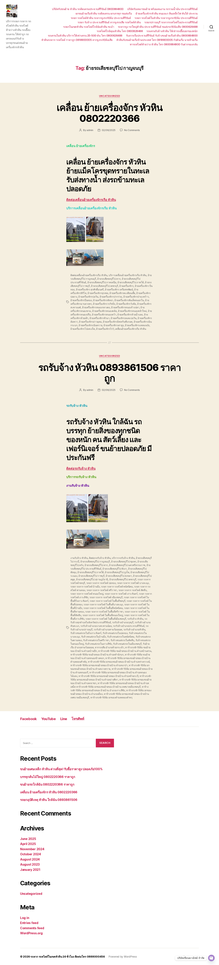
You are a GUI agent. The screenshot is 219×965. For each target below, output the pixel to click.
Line (63, 719)
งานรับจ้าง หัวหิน (79, 557)
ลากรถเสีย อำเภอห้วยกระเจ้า (109, 647)
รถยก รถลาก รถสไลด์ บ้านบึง (85, 586)
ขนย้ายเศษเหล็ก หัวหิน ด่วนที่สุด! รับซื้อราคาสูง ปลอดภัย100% (61, 769)
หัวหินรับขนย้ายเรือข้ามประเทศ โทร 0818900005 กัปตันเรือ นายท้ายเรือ (157, 39)
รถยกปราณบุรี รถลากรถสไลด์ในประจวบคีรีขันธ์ (171, 22)
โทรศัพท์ (78, 719)
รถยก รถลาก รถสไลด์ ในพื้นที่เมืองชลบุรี (106, 618)
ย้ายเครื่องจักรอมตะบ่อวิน (123, 318)
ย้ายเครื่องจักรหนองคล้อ (104, 310)
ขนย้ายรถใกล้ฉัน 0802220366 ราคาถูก (47, 784)
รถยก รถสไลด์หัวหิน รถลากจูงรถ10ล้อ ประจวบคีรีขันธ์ (101, 18)
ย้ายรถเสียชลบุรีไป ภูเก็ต (117, 572)
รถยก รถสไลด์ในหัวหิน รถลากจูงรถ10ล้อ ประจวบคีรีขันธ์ (166, 18)
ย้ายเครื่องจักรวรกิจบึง (104, 303)
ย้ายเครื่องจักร (126, 285)
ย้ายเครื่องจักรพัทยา (103, 300)
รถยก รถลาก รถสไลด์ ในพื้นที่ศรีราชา (104, 611)
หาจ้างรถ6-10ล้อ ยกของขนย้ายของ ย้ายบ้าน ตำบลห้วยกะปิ (108, 675)
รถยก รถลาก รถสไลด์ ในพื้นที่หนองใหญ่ (103, 615)
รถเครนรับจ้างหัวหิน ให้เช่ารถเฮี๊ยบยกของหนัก (172, 31)
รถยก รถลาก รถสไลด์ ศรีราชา (102, 590)
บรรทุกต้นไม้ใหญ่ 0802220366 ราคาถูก (47, 777)
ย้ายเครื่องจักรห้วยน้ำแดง (130, 314)
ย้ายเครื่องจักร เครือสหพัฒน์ (119, 289)
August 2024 (30, 859)
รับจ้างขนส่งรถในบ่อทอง (115, 633)
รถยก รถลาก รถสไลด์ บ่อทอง (101, 582)
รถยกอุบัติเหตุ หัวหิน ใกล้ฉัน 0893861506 (48, 800)
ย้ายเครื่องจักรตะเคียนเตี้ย (122, 293)
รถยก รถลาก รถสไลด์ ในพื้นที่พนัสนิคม (103, 608)
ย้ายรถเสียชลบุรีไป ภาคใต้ (131, 282)
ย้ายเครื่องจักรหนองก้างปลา (125, 307)
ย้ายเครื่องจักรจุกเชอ (98, 293)
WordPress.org (31, 933)
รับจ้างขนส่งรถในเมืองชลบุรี (127, 643)
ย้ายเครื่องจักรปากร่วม (111, 296)
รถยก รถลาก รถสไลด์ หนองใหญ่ (86, 593)
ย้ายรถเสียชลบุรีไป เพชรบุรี (104, 285)
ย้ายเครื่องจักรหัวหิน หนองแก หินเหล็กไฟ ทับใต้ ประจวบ (167, 13)
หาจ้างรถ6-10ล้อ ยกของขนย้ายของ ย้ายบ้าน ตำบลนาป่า (99, 665)
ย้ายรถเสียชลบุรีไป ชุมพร (123, 561)
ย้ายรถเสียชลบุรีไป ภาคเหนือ (101, 282)
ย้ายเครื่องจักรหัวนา (100, 318)
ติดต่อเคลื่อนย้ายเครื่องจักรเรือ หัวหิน (91, 200)
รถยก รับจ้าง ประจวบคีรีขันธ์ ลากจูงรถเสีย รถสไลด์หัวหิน (109, 22)
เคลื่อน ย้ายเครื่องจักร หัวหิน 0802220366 (109, 113)
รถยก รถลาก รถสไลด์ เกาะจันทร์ (121, 593)
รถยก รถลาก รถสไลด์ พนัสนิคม (117, 586)
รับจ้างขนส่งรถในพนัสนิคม (120, 636)
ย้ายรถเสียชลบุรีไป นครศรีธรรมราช (127, 565)
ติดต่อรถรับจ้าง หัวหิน (80, 469)
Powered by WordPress (122, 956)
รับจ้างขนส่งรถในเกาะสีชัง (98, 643)
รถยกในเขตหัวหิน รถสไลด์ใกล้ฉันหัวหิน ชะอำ (88, 26)
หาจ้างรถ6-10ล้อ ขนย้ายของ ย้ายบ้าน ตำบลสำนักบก (97, 654)
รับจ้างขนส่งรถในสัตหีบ (122, 640)
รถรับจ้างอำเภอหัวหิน (134, 629)
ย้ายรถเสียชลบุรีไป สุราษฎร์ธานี (92, 579)
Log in (24, 918)
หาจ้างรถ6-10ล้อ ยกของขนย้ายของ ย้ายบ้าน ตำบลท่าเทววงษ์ (119, 661)
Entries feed (29, 923)
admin (90, 130)
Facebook (28, 719)
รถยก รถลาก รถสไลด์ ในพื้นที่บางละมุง (103, 604)
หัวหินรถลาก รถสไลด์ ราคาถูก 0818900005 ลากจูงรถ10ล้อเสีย (77, 39)
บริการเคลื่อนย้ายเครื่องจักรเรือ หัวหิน (127, 275)
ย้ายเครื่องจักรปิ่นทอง (81, 300)
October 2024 (30, 854)
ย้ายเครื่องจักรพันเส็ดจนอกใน (129, 300)
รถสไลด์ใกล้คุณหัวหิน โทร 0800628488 (120, 31)
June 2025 (28, 839)
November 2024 (32, 849)
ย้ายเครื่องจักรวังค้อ (126, 303)
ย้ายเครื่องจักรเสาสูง (114, 325)
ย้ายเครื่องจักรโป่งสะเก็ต (82, 328)
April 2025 (28, 844)
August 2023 (30, 864)
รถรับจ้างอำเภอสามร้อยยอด (108, 629)
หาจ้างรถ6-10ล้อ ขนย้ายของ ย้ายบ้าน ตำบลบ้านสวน (124, 650)
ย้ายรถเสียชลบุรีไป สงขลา (119, 575)
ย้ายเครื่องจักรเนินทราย (90, 325)
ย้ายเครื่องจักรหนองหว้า (104, 314)
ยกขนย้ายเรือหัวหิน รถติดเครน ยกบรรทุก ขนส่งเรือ (104, 13)
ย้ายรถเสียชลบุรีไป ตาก (109, 278)
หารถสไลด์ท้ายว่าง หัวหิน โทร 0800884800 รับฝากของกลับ (164, 44)
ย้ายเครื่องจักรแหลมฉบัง (137, 325)
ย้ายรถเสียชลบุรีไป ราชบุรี (92, 575)
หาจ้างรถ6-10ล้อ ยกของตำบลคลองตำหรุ (111, 697)
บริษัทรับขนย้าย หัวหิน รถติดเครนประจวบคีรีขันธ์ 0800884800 (88, 9)
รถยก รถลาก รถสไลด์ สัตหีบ (132, 590)
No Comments (132, 130)
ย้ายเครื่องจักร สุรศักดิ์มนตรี (90, 289)
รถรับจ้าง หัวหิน (135, 618)
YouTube (48, 719)
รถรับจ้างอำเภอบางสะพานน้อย (96, 625)
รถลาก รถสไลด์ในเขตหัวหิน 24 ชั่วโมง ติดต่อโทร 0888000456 (67, 956)
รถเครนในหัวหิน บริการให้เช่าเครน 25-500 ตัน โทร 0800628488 (85, 35)
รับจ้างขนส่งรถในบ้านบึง (93, 636)
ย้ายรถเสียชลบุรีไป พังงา (114, 568)
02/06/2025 (108, 130)
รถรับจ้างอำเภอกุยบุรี (122, 622)
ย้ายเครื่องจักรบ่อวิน (88, 296)
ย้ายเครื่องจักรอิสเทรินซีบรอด (117, 321)
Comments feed (32, 928)
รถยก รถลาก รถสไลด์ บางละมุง (133, 582)
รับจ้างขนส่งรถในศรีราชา (96, 640)
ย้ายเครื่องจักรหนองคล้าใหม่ (132, 310)
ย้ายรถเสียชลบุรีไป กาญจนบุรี (95, 561)
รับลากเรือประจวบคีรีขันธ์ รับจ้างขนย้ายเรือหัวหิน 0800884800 (162, 35)
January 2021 (30, 870)
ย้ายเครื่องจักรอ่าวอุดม (90, 321)
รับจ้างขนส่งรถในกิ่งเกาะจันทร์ (85, 633)
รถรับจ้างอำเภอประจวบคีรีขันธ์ (128, 625)
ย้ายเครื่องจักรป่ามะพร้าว (136, 296)
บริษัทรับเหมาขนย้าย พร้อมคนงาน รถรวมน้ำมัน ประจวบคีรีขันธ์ (162, 9)
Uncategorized (109, 96)
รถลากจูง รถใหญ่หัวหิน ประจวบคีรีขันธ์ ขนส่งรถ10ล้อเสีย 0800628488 (158, 26)
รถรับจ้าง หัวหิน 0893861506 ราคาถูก (109, 373)
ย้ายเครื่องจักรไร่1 (105, 328)
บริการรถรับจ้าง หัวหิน (123, 557)
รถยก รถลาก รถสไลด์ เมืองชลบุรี (106, 597)
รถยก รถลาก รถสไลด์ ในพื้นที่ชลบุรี (107, 600)
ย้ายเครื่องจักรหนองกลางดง (96, 307)
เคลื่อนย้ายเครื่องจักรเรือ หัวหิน (130, 328)
